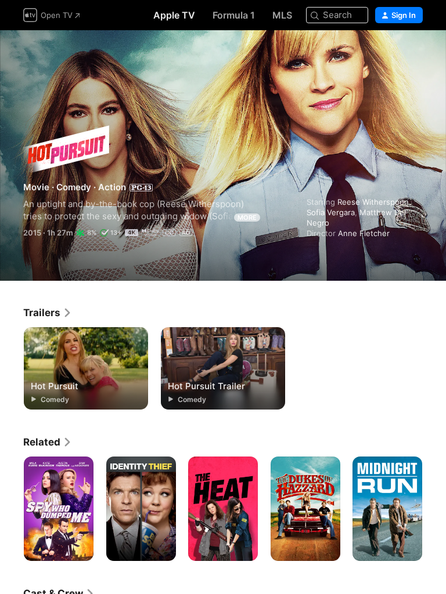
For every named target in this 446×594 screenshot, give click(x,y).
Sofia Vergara (331, 212)
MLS (282, 15)
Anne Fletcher (364, 233)
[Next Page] (434, 508)
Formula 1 (234, 15)
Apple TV (174, 15)
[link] (47, 312)
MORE (247, 217)
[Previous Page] (11, 508)
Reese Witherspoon (373, 202)
